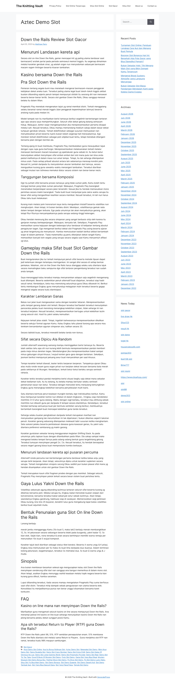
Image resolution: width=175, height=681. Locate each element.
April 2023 (126, 272)
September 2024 (129, 203)
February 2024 (128, 231)
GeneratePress (103, 677)
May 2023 (125, 268)
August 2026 (127, 114)
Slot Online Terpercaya (75, 6)
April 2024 (126, 223)
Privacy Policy (55, 6)
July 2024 (125, 211)
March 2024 (126, 227)
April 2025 (126, 175)
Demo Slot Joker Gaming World (47, 655)
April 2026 (126, 126)
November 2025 (128, 146)
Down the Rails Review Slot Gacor (54, 39)
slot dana (125, 335)
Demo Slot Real (92, 655)
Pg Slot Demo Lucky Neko (94, 660)
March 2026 (126, 130)
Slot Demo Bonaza (52, 662)
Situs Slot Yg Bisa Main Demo (32, 662)
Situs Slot (126, 6)
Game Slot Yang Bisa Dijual (86, 657)
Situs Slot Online (97, 6)
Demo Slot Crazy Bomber (56, 652)
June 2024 (126, 215)
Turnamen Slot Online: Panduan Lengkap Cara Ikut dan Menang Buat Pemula (136, 48)
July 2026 (125, 118)
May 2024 (125, 219)
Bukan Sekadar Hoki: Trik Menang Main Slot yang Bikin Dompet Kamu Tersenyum (137, 68)
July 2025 (125, 162)
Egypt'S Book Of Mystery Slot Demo (46, 657)
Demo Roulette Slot (37, 652)
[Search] (150, 22)
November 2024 (128, 195)
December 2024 (128, 191)
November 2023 (128, 243)
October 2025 (127, 150)
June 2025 (126, 166)
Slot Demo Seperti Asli (86, 662)
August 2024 (127, 207)
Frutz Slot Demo (68, 657)
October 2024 (127, 199)
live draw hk (126, 316)
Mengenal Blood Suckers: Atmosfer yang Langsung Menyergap (133, 79)
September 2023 (129, 252)
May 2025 (125, 171)
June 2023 (126, 264)
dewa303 (125, 395)
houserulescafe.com (130, 347)
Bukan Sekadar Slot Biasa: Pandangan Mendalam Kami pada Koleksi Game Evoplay (137, 89)
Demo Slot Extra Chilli (76, 652)
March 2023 (126, 276)
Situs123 (125, 322)
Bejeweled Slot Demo (88, 649)
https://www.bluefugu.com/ (134, 377)
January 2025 (127, 187)
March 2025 (126, 179)
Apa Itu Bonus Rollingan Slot (54, 649)
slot (122, 383)
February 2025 (128, 183)
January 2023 (127, 284)
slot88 (124, 389)
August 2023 (127, 256)
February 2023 (128, 280)
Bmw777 (125, 365)
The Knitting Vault (29, 6)
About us (139, 6)
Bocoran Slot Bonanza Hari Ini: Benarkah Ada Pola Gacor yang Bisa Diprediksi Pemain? (136, 58)
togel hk (124, 341)
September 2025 (129, 154)
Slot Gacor (113, 6)
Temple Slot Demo (81, 665)
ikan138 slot (126, 359)
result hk (125, 328)
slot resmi (125, 371)
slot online (126, 401)
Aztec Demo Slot (73, 649)
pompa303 (126, 353)
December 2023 (128, 239)
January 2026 (127, 138)
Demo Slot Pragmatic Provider (73, 655)
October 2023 (127, 248)
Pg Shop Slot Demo (75, 660)
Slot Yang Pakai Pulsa (64, 665)
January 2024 (127, 235)
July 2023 (125, 260)
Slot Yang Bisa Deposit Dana (43, 665)
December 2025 (128, 142)
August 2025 (127, 158)
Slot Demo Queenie (68, 662)
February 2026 (128, 134)
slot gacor (125, 310)
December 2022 (128, 288)
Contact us (152, 6)
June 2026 (126, 122)
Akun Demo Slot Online (33, 649)
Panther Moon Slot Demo (56, 660)
